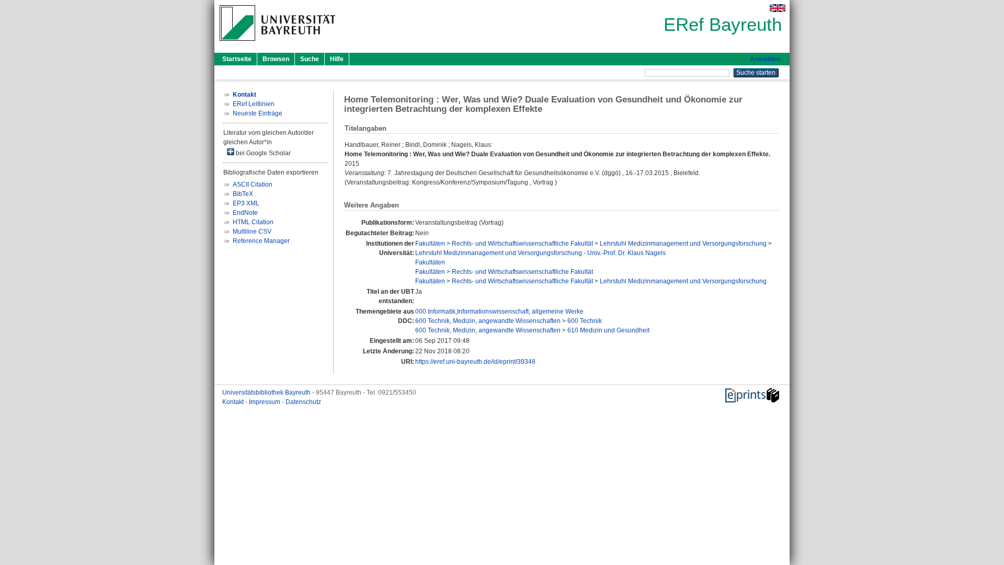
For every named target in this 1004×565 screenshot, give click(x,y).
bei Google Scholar (262, 153)
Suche (309, 59)
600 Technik (584, 321)
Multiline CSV (252, 231)
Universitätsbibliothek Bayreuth (267, 392)
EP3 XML (246, 203)
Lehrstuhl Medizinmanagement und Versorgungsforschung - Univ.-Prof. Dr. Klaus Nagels (540, 253)
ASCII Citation (252, 184)
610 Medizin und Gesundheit (608, 330)
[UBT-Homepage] (277, 44)
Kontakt (233, 402)
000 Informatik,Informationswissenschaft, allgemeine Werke (499, 311)
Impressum (265, 402)
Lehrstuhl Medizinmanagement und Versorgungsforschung (683, 243)
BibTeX (243, 194)
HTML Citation (253, 222)
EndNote (245, 212)
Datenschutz (303, 402)
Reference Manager (261, 241)
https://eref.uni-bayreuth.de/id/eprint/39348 (475, 361)
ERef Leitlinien (254, 104)
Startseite (237, 59)
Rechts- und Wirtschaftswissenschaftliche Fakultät (522, 243)
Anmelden (765, 59)
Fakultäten (430, 243)
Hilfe (337, 59)
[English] (777, 8)
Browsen (276, 59)
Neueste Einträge (257, 113)
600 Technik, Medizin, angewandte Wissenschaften (488, 321)
